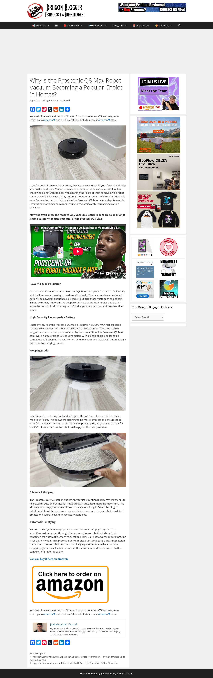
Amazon (48, 120)
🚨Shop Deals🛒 (141, 25)
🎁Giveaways (162, 25)
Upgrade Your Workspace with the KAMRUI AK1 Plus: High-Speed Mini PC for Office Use (75, 663)
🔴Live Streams (71, 25)
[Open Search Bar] (179, 25)
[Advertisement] (106, 50)
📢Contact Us (39, 25)
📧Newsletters (96, 25)
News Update (39, 653)
